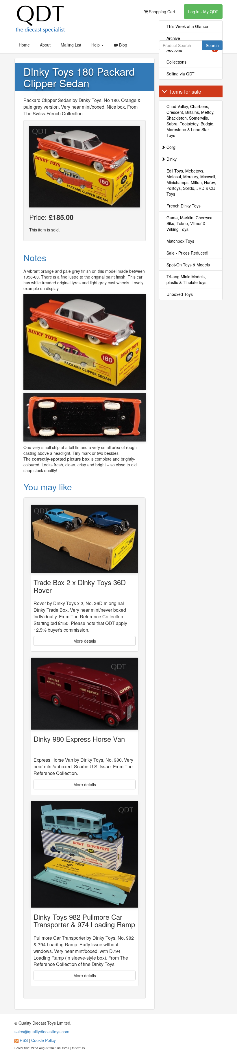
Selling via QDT (180, 74)
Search (212, 45)
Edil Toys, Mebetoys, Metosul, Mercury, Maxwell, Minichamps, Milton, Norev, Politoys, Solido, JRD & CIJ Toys (191, 182)
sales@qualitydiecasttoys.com (41, 1031)
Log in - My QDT (203, 11)
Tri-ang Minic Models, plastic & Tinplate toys (186, 279)
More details (84, 641)
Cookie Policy (43, 1040)
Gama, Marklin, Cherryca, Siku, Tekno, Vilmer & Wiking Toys (190, 223)
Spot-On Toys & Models (188, 265)
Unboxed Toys (179, 294)
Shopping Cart (161, 11)
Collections (176, 62)
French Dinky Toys (183, 206)
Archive (173, 38)
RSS (24, 1040)
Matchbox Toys (180, 241)
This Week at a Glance (187, 26)
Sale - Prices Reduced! (187, 253)
